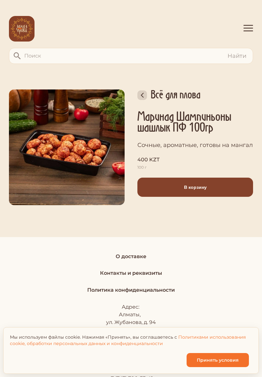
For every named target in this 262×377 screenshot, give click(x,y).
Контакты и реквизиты (131, 273)
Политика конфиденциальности (131, 290)
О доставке (131, 256)
